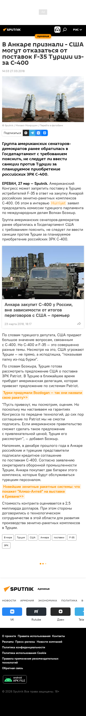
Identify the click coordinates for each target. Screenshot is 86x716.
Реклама (8, 642)
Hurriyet (58, 203)
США (32, 537)
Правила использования (34, 636)
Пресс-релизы (25, 642)
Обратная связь (12, 668)
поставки (59, 537)
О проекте (9, 636)
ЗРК (6, 545)
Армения (27, 600)
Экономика (47, 600)
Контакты (58, 636)
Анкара (44, 537)
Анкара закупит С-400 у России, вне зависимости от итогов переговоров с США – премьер (39, 310)
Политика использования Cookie (24, 653)
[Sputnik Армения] (12, 31)
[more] (79, 323)
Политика (69, 600)
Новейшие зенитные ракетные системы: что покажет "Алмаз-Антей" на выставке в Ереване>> (41, 491)
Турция (21, 537)
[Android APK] (15, 680)
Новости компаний (49, 642)
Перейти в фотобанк (51, 125)
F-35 (72, 537)
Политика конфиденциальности (23, 647)
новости (9, 600)
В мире (8, 537)
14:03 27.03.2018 (13, 71)
